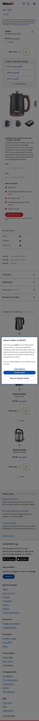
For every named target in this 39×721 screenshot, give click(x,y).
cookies (16, 345)
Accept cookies (19, 373)
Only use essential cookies (19, 378)
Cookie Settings (19, 369)
